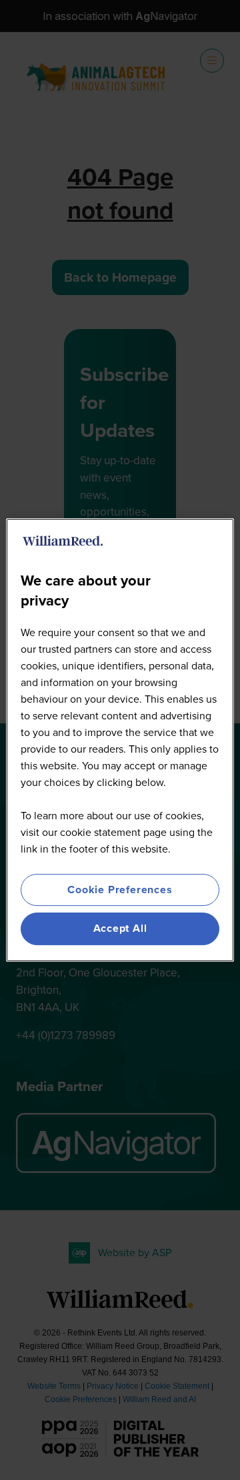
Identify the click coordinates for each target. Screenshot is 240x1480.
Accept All (120, 928)
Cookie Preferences (119, 889)
